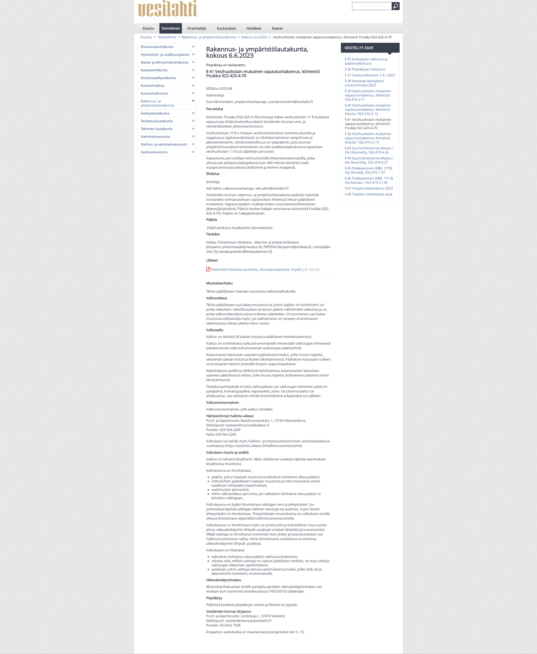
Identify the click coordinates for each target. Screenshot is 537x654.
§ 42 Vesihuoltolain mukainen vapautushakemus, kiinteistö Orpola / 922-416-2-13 (368, 138)
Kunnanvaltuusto (154, 93)
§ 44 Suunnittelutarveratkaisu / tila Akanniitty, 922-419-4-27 (369, 160)
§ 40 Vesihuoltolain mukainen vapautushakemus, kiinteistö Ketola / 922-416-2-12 (368, 109)
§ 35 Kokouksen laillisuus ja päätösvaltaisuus (366, 61)
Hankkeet (253, 28)
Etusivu (148, 28)
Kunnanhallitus (153, 85)
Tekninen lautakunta (157, 128)
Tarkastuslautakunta (157, 121)
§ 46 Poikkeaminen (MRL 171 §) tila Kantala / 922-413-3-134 (369, 180)
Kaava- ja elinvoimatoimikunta (164, 62)
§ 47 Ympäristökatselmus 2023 (369, 188)
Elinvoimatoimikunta (157, 46)
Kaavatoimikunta (154, 70)
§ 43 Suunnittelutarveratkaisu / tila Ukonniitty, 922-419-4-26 (369, 150)
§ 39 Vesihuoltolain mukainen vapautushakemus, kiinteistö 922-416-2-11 (368, 95)
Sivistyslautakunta (155, 113)
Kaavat (277, 28)
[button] (396, 6)
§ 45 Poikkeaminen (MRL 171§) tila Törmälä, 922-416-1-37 (368, 170)
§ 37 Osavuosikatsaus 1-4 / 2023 (370, 75)
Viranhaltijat (196, 28)
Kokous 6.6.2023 (254, 37)
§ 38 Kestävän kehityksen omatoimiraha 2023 (364, 83)
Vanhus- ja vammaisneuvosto (164, 144)
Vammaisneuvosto (155, 136)
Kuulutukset (226, 28)
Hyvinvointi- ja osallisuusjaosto (165, 54)
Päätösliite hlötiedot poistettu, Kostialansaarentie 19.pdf (264, 269)
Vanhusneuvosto (154, 152)
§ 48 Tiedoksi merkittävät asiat (368, 194)
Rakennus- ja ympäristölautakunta (209, 37)
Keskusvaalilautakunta (158, 78)
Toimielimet (171, 28)
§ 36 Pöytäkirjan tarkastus (365, 69)
